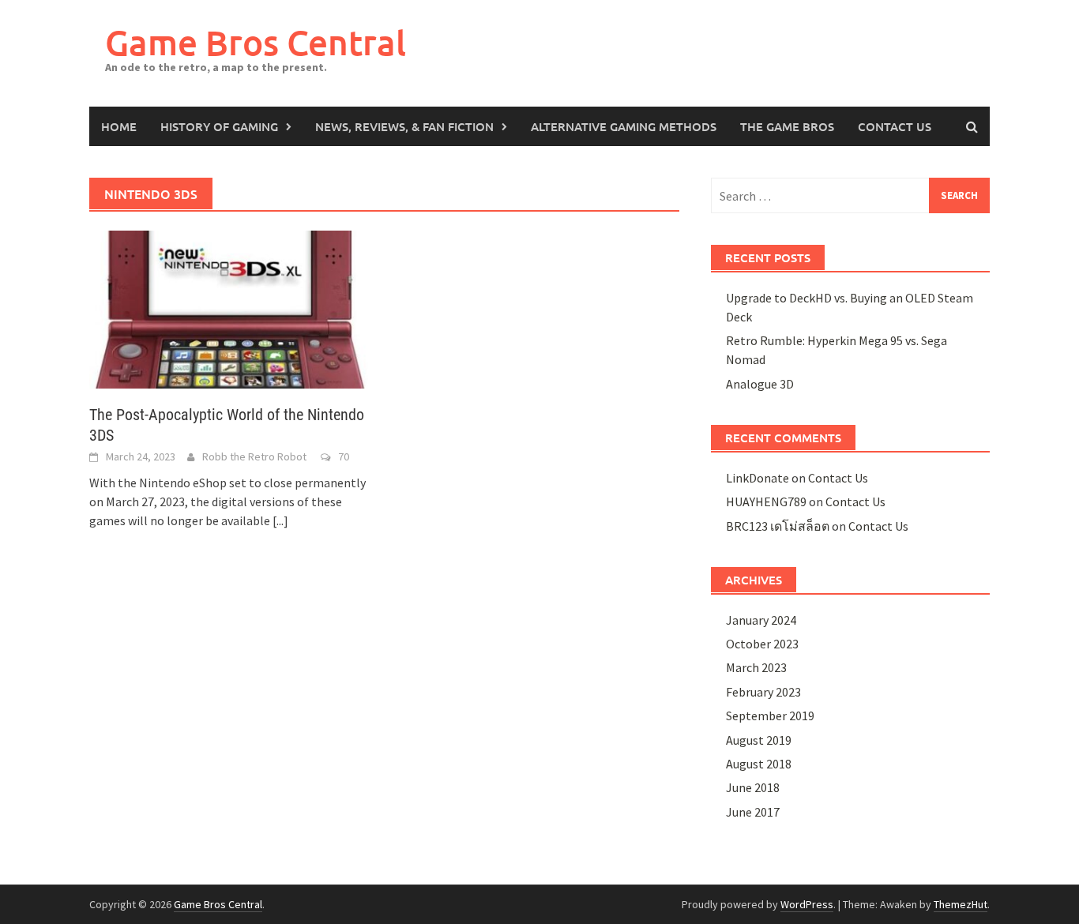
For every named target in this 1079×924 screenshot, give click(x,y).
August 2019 (758, 740)
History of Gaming (219, 126)
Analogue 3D (760, 384)
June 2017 (753, 812)
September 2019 (770, 715)
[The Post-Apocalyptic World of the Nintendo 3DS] (228, 308)
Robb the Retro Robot (254, 456)
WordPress (806, 904)
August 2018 (758, 764)
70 (343, 456)
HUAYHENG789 (766, 501)
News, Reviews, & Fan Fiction (404, 126)
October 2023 (762, 644)
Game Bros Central (255, 42)
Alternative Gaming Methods (623, 126)
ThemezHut (960, 904)
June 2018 (753, 787)
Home (119, 126)
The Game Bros (787, 126)
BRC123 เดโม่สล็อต (777, 526)
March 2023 (756, 667)
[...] (280, 520)
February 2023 (763, 692)
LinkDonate (757, 478)
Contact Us (894, 126)
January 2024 (761, 620)
